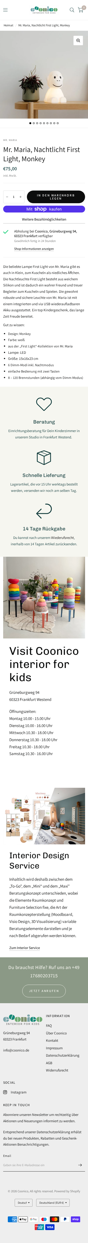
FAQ (49, 1025)
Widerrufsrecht (57, 1070)
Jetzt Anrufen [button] (44, 991)
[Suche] (72, 10)
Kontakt (52, 1040)
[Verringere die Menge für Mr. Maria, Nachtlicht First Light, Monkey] (7, 197)
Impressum (54, 1048)
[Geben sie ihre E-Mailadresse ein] (80, 1165)
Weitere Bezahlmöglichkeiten (44, 219)
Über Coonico (56, 1033)
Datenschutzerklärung (62, 1055)
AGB (49, 1063)
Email (7, 1156)
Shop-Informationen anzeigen (34, 248)
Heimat (8, 25)
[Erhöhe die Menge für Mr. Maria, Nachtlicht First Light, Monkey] (20, 197)
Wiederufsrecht (62, 537)
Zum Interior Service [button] (24, 947)
